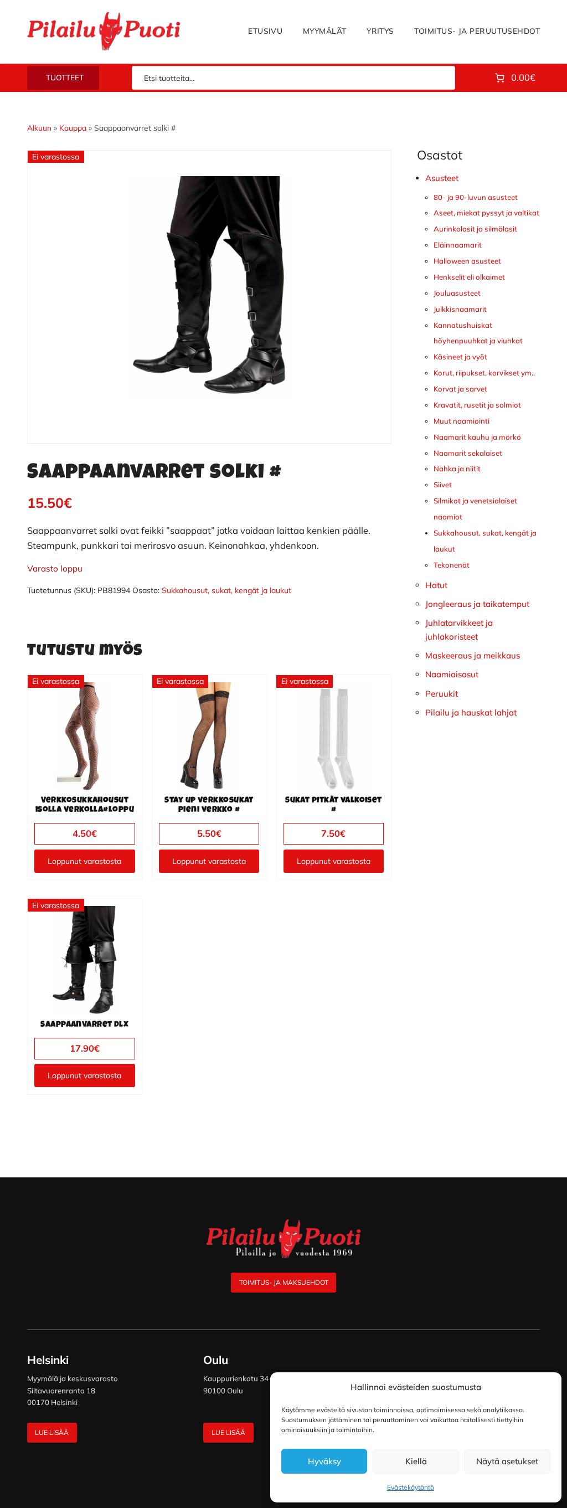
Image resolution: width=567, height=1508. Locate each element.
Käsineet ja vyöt (460, 356)
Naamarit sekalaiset (468, 453)
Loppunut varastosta (84, 861)
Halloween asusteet (467, 260)
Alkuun (39, 127)
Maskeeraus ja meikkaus (472, 655)
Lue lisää (52, 1432)
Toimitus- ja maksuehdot (283, 1282)
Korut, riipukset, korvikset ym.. (484, 372)
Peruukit (441, 693)
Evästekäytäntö (410, 1487)
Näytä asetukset (507, 1461)
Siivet (443, 484)
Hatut (436, 585)
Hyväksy (324, 1461)
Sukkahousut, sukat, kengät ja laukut (226, 590)
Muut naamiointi (461, 420)
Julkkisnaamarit (460, 309)
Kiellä (416, 1461)
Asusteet (441, 178)
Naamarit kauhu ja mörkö (477, 437)
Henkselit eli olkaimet (469, 276)
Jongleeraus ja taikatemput (477, 604)
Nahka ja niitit (457, 468)
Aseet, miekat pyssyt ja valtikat (486, 212)
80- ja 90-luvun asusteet (476, 197)
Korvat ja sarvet (460, 388)
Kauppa (72, 127)
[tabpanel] (209, 288)
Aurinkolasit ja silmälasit (475, 228)
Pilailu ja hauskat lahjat (471, 712)
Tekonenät (452, 564)
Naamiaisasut (451, 674)
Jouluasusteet (457, 293)
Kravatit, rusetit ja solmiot (477, 404)
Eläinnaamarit (458, 244)
